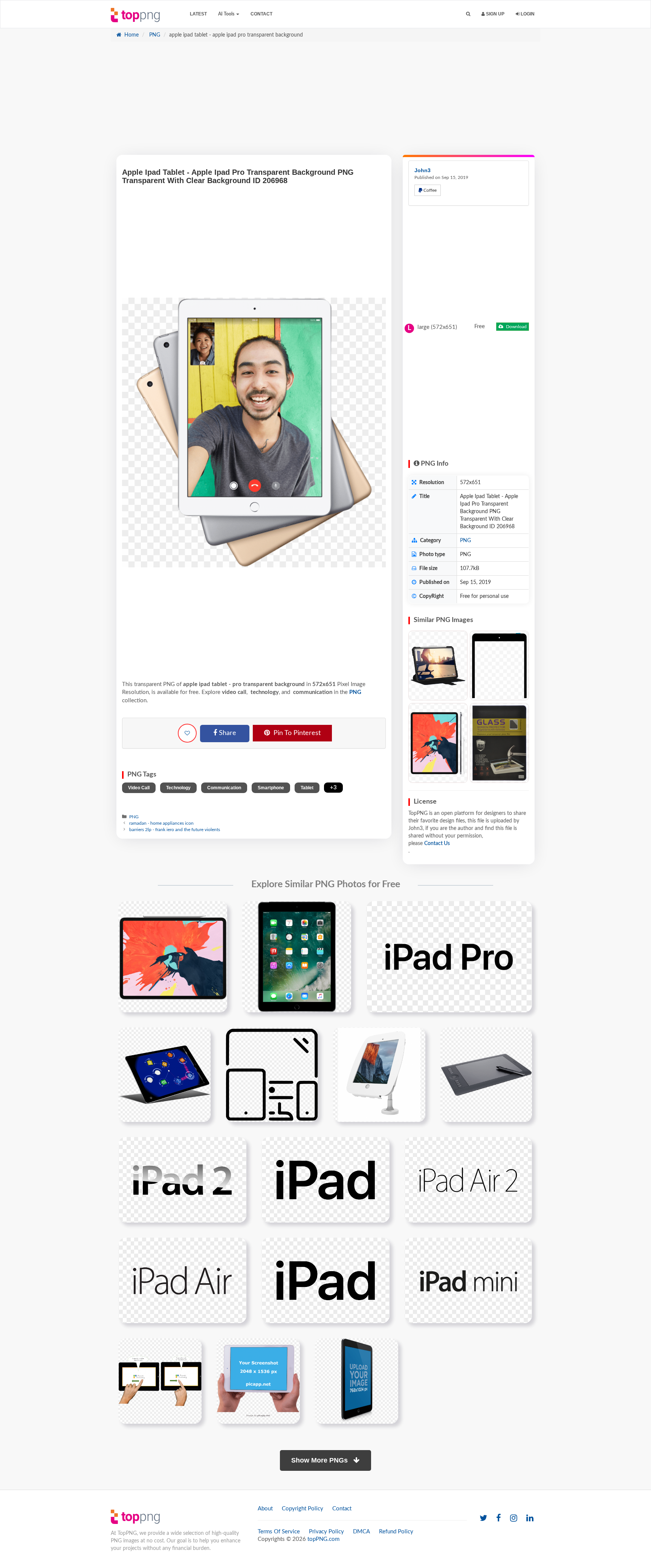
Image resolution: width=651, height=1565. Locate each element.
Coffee (429, 190)
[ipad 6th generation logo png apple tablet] (325, 1179)
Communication (224, 787)
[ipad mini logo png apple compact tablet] (468, 1280)
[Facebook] (498, 1518)
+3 (333, 787)
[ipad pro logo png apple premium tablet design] (449, 956)
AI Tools (226, 14)
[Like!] (187, 733)
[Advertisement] (325, 102)
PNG (154, 35)
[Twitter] (483, 1518)
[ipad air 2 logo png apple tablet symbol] (468, 1179)
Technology (178, 787)
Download (516, 326)
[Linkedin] (529, 1518)
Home (131, 35)
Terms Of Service (279, 1531)
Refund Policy (396, 1531)
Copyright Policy (302, 1509)
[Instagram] (513, 1518)
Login (527, 14)
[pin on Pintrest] (217, 911)
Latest (198, 14)
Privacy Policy (326, 1531)
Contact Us (437, 843)
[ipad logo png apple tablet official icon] (325, 1280)
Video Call (139, 787)
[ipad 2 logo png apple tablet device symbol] (182, 1179)
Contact (261, 14)
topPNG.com (323, 1539)
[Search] (468, 14)
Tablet (307, 787)
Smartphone (271, 787)
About (265, 1509)
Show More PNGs (320, 1460)
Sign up (494, 14)
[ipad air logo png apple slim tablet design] (182, 1280)
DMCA (361, 1531)
